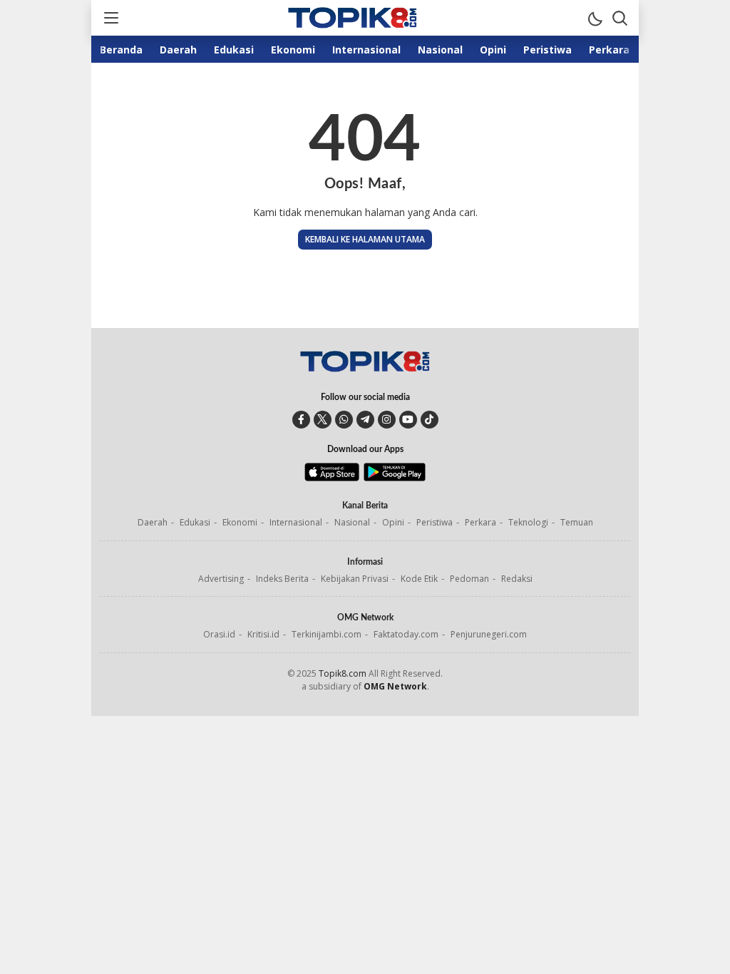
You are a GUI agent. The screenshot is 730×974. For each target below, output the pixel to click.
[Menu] (110, 18)
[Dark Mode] (594, 18)
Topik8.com (342, 673)
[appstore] (331, 477)
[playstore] (395, 477)
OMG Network (395, 686)
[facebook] (301, 420)
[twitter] (322, 420)
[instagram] (387, 420)
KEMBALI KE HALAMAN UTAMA (365, 239)
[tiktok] (429, 420)
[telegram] (365, 420)
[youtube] (408, 420)
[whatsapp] (344, 420)
